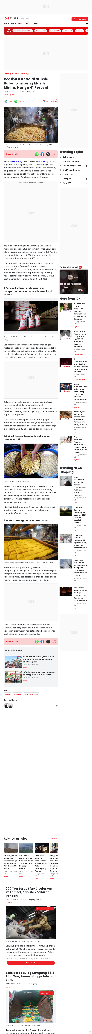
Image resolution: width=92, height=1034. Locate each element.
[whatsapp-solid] (37, 154)
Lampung (17, 161)
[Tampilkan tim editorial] (56, 705)
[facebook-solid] (42, 154)
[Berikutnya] (58, 826)
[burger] (86, 23)
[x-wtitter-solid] (48, 154)
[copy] (54, 154)
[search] (68, 19)
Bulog (46, 161)
